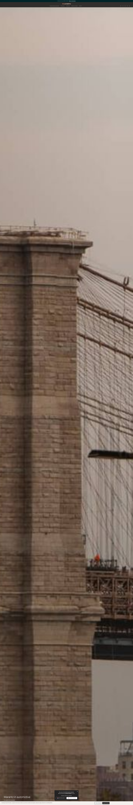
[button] (54, 6)
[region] (66, 803)
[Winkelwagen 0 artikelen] (129, 6)
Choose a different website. (66, 795)
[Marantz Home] (66, 3)
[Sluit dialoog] (77, 791)
